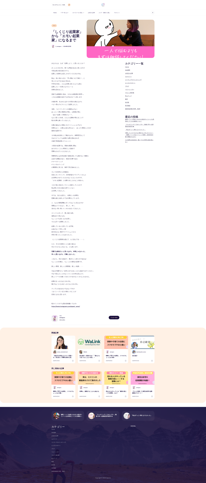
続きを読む (62, 320)
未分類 (127, 102)
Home (55, 12)
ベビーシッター (129, 89)
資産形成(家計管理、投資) (132, 109)
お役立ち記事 (91, 12)
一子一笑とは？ (64, 12)
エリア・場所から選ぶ (104, 12)
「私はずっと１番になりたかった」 (135, 130)
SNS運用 (127, 70)
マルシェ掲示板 (129, 93)
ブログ (54, 25)
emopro (62, 318)
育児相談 (127, 105)
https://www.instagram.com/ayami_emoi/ (66, 306)
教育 (126, 99)
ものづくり (128, 76)
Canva (127, 67)
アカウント (117, 12)
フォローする (114, 317)
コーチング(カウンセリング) (133, 80)
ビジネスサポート (130, 83)
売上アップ (128, 96)
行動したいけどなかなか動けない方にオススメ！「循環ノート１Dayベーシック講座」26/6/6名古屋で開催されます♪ (139, 135)
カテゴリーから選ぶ (78, 12)
